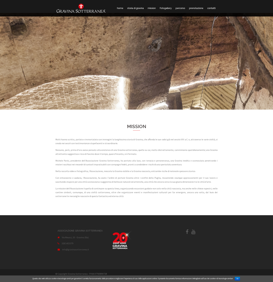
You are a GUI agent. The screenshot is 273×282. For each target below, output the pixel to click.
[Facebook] (187, 232)
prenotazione (196, 8)
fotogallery (166, 8)
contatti (211, 8)
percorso (180, 8)
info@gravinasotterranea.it (75, 249)
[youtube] (193, 232)
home (120, 8)
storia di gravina (135, 8)
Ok (237, 279)
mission (152, 8)
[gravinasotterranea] (81, 8)
